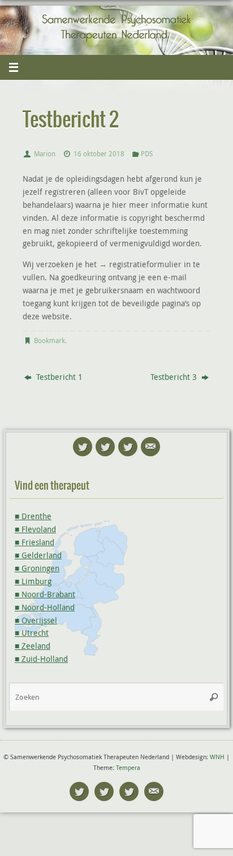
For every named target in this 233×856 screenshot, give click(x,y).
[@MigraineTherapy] (82, 446)
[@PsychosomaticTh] (127, 446)
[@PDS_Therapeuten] (105, 446)
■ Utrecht (32, 633)
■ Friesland (34, 542)
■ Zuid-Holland (41, 659)
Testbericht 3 (174, 377)
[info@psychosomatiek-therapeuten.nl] (150, 446)
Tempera (128, 767)
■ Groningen (37, 568)
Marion (44, 154)
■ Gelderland (38, 555)
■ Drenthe (33, 516)
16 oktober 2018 (99, 154)
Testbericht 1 (58, 377)
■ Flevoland (35, 529)
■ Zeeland (32, 646)
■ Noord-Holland (45, 607)
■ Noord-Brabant (45, 594)
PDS (147, 154)
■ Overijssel (36, 620)
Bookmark (49, 340)
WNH (217, 756)
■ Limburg (33, 581)
